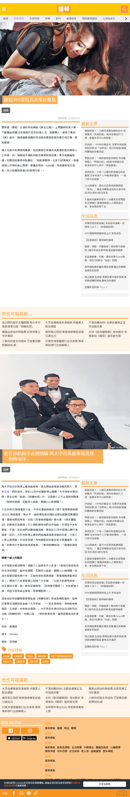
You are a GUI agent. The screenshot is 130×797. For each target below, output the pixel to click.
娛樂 (6, 110)
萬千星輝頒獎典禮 (61, 656)
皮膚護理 (96, 751)
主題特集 (34, 18)
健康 (5, 18)
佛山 (30, 656)
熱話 (66, 728)
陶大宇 (8, 661)
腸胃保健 (50, 751)
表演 (6, 656)
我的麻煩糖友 (89, 18)
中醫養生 (89, 747)
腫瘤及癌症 (102, 747)
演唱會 (18, 656)
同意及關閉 (104, 784)
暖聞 (73, 728)
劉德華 (42, 656)
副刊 (58, 18)
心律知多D (109, 18)
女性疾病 (74, 751)
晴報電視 (19, 18)
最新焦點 (50, 728)
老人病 (85, 751)
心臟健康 (115, 747)
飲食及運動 (63, 747)
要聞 (59, 728)
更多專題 (108, 751)
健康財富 (71, 18)
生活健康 (77, 747)
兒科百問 (62, 751)
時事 (47, 18)
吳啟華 (21, 661)
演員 (46, 661)
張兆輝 (34, 661)
